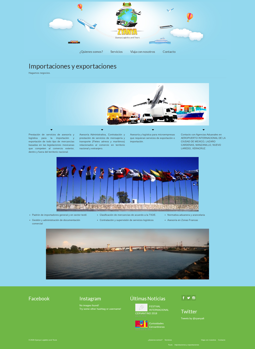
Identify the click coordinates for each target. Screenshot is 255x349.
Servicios (116, 51)
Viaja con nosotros (142, 51)
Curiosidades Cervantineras (157, 325)
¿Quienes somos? (91, 51)
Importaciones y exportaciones (187, 345)
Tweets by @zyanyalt (192, 318)
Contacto (169, 51)
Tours (170, 345)
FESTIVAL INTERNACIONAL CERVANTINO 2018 (152, 310)
